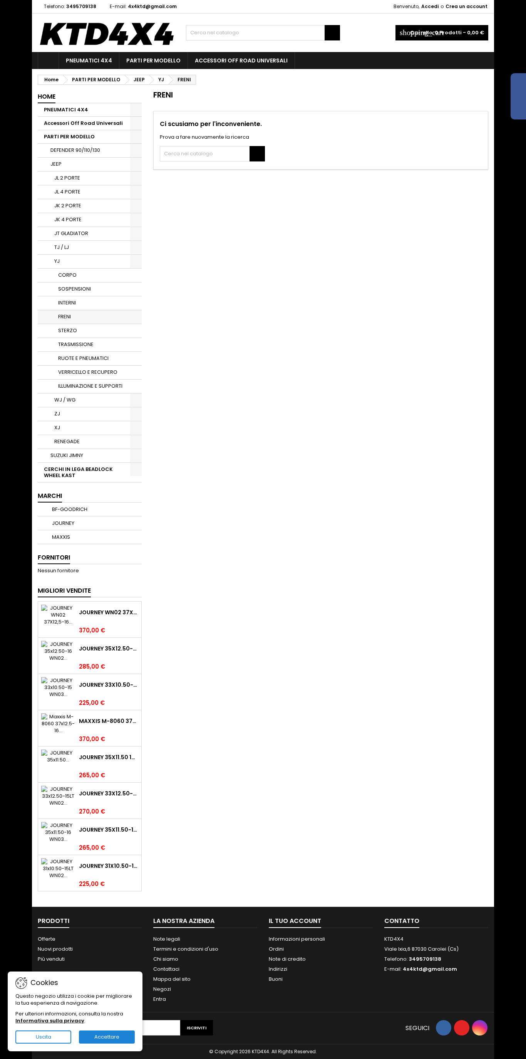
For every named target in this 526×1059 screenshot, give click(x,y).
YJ (57, 261)
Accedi (430, 6)
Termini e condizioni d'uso (185, 949)
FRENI (64, 316)
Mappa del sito (172, 979)
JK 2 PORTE (67, 205)
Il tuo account (295, 920)
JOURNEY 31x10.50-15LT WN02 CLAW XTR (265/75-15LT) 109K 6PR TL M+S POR (108, 866)
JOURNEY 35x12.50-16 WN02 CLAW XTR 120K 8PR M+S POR (108, 648)
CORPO (67, 275)
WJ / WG (64, 399)
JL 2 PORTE (67, 178)
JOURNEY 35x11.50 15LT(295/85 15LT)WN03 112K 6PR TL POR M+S (108, 757)
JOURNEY (62, 523)
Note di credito (287, 959)
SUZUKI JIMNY (66, 455)
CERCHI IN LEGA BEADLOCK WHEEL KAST (78, 472)
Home (46, 96)
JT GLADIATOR (71, 233)
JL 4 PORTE (67, 191)
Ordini (276, 949)
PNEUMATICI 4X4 (89, 60)
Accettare (106, 1037)
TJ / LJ (61, 247)
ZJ (57, 413)
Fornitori (54, 557)
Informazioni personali (297, 939)
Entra (159, 999)
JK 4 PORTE (68, 219)
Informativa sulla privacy (49, 1020)
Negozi (162, 989)
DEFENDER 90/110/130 (75, 150)
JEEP (56, 164)
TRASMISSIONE (76, 344)
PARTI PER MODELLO (153, 60)
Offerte (46, 939)
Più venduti (51, 959)
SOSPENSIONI (74, 288)
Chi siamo (165, 959)
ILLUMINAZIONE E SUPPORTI (90, 386)
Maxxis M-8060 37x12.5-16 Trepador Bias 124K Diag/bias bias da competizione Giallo (108, 721)
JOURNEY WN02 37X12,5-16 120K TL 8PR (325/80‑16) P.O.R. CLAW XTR (108, 612)
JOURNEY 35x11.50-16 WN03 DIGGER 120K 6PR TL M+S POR (108, 830)
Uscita (43, 1037)
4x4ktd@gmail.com (152, 6)
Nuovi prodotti (55, 949)
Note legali (166, 939)
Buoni (276, 979)
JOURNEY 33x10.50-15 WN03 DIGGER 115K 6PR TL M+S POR (108, 685)
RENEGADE (67, 441)
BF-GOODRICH (69, 509)
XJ (57, 427)
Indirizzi (278, 969)
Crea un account (466, 6)
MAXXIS (60, 537)
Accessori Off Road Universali (241, 60)
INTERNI (67, 302)
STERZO (67, 330)
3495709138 (81, 6)
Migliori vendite (64, 590)
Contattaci (166, 969)
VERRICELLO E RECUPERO (87, 372)
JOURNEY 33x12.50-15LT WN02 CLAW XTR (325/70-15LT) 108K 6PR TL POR (108, 793)
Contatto (401, 920)
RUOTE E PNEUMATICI (83, 358)
